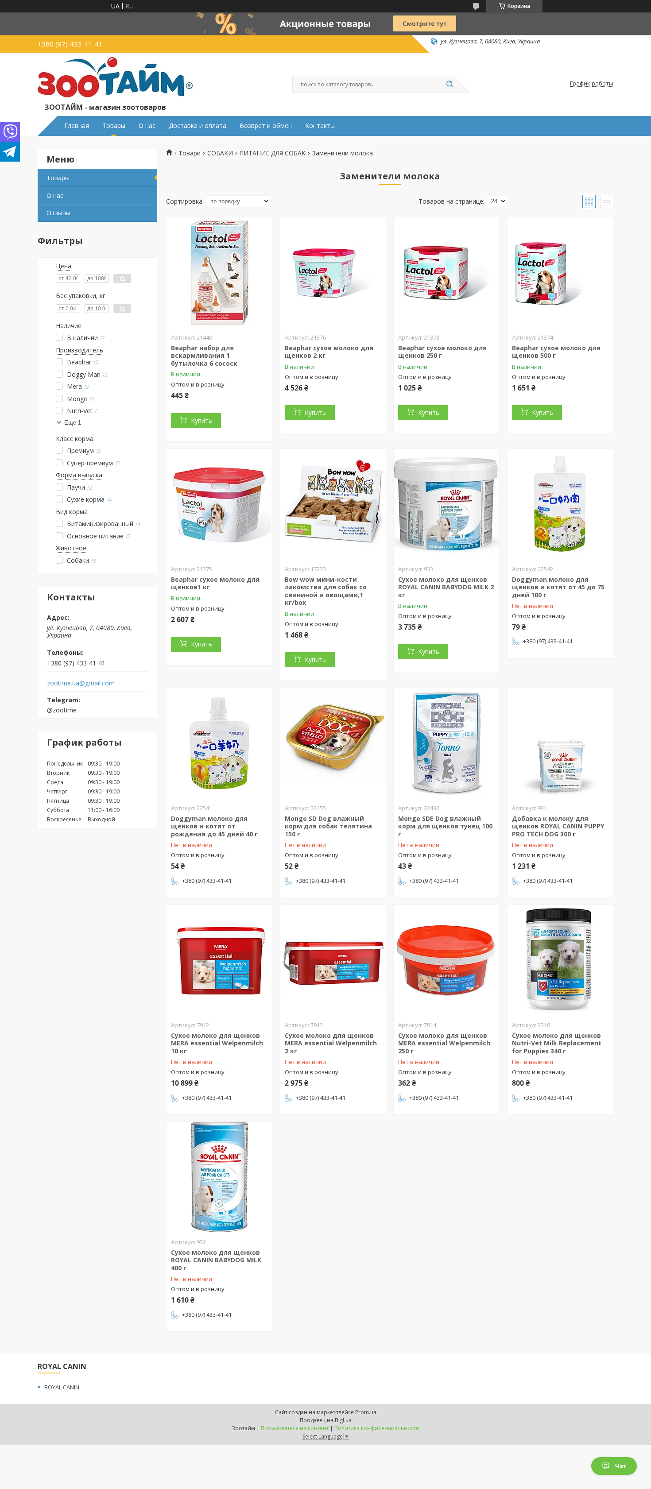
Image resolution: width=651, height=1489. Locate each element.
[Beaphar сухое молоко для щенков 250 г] (446, 272)
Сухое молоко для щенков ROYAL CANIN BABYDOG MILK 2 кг (446, 587)
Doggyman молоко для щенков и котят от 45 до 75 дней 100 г (558, 587)
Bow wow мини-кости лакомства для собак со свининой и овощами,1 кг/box (326, 591)
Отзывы (58, 213)
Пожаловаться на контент (295, 1428)
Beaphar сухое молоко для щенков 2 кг (329, 352)
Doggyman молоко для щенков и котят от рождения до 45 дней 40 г (214, 826)
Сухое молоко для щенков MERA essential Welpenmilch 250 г (444, 1043)
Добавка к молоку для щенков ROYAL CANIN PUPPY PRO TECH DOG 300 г (558, 826)
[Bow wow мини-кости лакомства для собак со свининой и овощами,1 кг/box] (333, 504)
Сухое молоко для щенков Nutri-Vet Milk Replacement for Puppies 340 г (556, 1043)
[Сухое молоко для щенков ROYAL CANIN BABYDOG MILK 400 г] (219, 1177)
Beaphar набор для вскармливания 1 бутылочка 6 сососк (204, 355)
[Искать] (449, 85)
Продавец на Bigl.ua (326, 1420)
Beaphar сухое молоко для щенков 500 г (556, 352)
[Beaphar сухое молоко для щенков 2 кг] (333, 272)
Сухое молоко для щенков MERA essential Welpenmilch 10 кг (217, 1043)
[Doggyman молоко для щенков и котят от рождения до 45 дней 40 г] (219, 743)
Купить (201, 420)
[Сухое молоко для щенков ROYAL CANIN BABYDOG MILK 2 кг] (446, 504)
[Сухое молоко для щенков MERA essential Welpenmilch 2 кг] (333, 960)
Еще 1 (72, 422)
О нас (147, 126)
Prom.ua (365, 1412)
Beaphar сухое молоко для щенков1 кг (215, 583)
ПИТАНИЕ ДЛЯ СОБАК (272, 153)
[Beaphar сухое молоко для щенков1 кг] (219, 504)
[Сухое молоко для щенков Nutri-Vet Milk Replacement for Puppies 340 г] (560, 960)
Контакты (320, 126)
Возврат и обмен (266, 126)
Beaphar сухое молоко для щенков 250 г (442, 352)
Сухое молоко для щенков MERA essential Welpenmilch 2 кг (331, 1043)
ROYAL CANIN (61, 1387)
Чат (620, 1466)
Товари (189, 153)
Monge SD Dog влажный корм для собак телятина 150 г (328, 826)
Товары (113, 126)
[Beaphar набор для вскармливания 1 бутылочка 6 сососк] (219, 272)
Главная (76, 126)
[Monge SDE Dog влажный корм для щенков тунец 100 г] (446, 743)
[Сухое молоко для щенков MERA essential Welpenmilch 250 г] (446, 960)
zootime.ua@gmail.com (81, 683)
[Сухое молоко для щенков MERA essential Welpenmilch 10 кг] (219, 960)
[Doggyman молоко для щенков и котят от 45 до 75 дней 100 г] (560, 504)
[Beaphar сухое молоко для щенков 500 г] (560, 272)
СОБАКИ (220, 153)
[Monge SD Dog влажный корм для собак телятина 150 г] (333, 743)
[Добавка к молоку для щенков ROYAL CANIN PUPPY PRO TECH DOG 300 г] (560, 743)
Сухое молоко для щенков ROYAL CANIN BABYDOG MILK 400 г (216, 1260)
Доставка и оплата (197, 126)
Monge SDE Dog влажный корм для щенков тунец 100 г (445, 826)
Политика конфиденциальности (376, 1428)
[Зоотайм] (115, 79)
